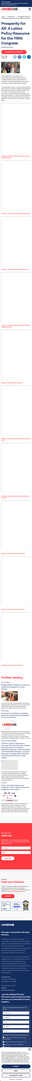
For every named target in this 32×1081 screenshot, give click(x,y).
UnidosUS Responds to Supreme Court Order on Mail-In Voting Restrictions (14, 4)
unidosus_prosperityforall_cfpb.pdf (11, 382)
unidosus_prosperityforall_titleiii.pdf (12, 665)
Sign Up (8, 858)
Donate (8, 896)
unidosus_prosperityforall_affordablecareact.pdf (15, 213)
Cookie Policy (12, 1079)
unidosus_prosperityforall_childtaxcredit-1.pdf (15, 269)
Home (3, 16)
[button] (29, 1049)
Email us (3, 988)
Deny (16, 1071)
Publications (11, 16)
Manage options (16, 1075)
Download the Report (14, 52)
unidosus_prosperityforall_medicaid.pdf (13, 553)
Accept (16, 1066)
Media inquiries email (7, 990)
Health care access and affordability (14, 1044)
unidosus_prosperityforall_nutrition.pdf (12, 609)
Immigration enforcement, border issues (15, 1042)
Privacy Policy (19, 1079)
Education (7, 1047)
